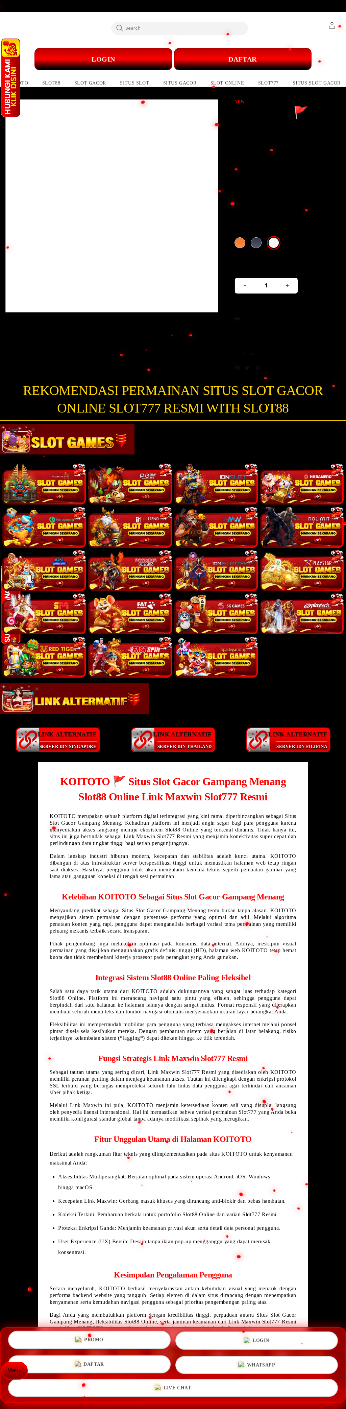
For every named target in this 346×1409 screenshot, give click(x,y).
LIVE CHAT (177, 1386)
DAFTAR (93, 1364)
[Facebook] (239, 369)
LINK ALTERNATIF (67, 740)
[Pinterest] (260, 369)
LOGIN (261, 1342)
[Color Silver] (273, 243)
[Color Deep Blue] (256, 242)
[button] (51, 83)
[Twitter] (248, 369)
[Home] (140, 59)
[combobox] (179, 28)
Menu (14, 1370)
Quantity (245, 269)
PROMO (93, 1341)
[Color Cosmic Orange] (239, 242)
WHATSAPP (261, 1364)
